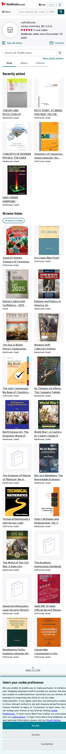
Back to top (33, 670)
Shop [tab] (9, 62)
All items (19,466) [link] (13, 220)
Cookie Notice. (18, 716)
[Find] (61, 11)
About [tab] (24, 62)
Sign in (52, 5)
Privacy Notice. (53, 720)
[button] (60, 53)
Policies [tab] (40, 62)
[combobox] (37, 11)
